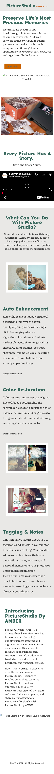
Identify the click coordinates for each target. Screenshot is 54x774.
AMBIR (16, 668)
